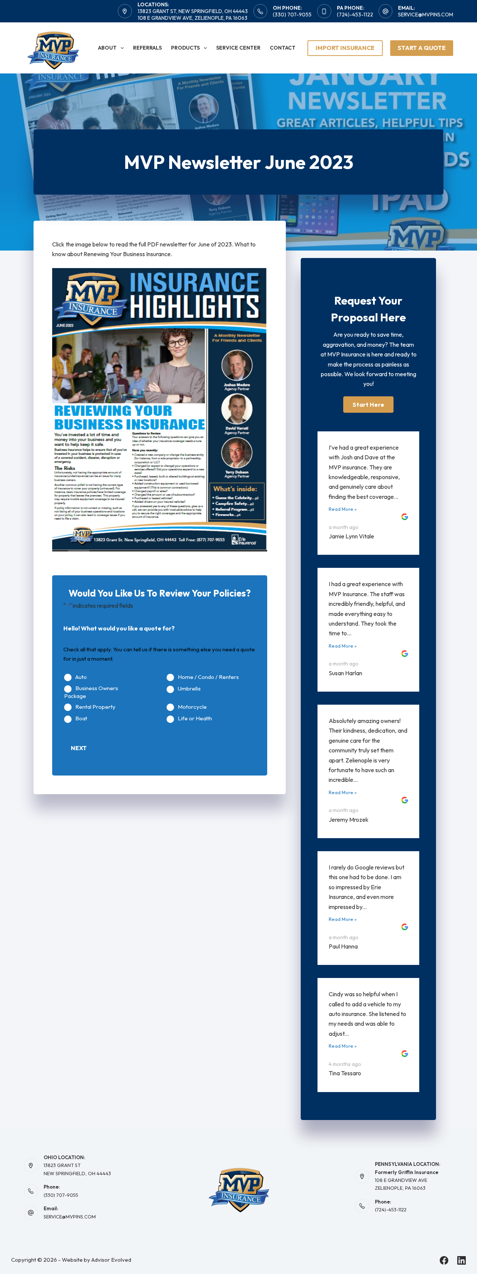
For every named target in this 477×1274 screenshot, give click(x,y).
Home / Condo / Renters (208, 677)
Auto (81, 677)
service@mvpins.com (425, 14)
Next (79, 748)
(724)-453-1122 (355, 14)
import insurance (345, 47)
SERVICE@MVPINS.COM (70, 1217)
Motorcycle (192, 707)
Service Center (238, 47)
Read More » (343, 509)
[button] (368, 404)
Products (185, 47)
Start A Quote (422, 47)
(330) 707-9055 (292, 14)
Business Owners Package (91, 692)
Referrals (147, 47)
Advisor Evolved (111, 1259)
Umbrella (189, 688)
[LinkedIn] (461, 1260)
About (107, 47)
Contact (283, 47)
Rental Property (95, 707)
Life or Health (195, 718)
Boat (81, 718)
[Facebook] (444, 1260)
